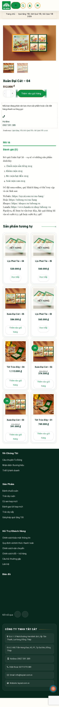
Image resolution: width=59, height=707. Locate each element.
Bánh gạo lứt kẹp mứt (12, 506)
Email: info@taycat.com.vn (21, 675)
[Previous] (8, 43)
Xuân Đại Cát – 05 (15, 314)
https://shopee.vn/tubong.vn (25, 203)
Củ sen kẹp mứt (10, 501)
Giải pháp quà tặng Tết (13, 517)
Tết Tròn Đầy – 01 (43, 420)
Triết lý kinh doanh (11, 470)
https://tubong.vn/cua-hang (23, 199)
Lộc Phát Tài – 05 (43, 261)
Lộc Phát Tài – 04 (15, 261)
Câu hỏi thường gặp (11, 559)
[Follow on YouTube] (25, 614)
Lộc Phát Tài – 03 (43, 314)
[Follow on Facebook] (17, 614)
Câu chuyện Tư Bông (12, 460)
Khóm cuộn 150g (14, 170)
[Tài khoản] (30, 5)
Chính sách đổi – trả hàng (14, 553)
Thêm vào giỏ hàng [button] (15, 330)
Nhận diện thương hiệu (13, 465)
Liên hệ (5, 564)
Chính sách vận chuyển (13, 548)
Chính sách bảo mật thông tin (16, 538)
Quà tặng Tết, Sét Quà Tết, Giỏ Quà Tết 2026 (30, 130)
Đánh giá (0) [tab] (10, 149)
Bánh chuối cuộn (10, 491)
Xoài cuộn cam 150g (15, 180)
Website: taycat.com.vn (19, 683)
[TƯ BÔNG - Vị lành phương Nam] (6, 5)
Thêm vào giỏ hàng (31, 93)
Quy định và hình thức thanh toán (18, 543)
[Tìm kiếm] (23, 5)
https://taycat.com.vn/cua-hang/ (28, 196)
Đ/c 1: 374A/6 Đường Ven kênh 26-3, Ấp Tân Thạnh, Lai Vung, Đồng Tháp (26, 638)
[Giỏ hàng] (37, 5)
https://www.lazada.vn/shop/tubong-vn (31, 206)
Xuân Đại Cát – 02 (43, 367)
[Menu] (16, 5)
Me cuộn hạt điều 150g (17, 175)
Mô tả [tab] (6, 142)
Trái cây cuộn (8, 496)
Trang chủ (10, 14)
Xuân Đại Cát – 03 (15, 420)
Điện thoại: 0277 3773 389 (20, 667)
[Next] (51, 43)
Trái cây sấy (8, 512)
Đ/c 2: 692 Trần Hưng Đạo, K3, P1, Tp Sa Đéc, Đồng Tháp (29, 649)
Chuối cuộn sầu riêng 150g (19, 165)
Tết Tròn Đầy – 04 (15, 367)
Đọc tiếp (15, 277)
